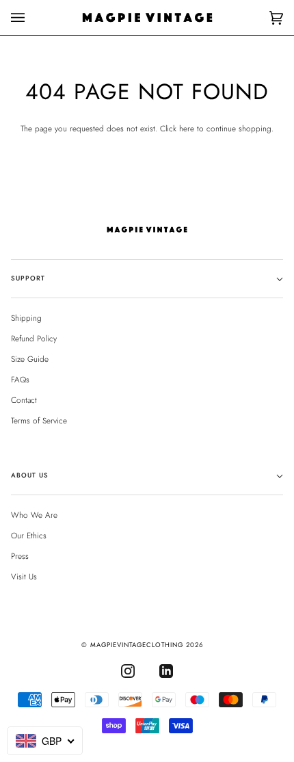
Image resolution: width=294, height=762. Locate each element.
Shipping (26, 318)
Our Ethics (28, 535)
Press (20, 556)
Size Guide (30, 359)
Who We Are (34, 515)
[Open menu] (31, 17)
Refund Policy (34, 338)
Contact (24, 400)
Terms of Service (39, 420)
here (186, 128)
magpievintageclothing (136, 645)
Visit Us (24, 576)
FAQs (20, 379)
